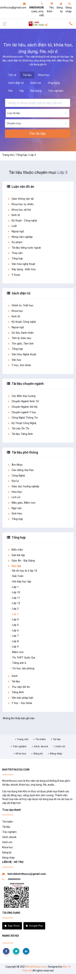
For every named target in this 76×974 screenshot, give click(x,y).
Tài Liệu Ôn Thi (20, 428)
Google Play (36, 925)
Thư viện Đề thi (21, 687)
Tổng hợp (21, 154)
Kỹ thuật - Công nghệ (24, 220)
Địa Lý (15, 481)
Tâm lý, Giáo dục (21, 338)
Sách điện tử (16, 82)
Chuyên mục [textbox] (14, 123)
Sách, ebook (41, 746)
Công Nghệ (18, 475)
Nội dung (35, 90)
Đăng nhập (68, 9)
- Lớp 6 (15, 630)
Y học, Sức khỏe (21, 365)
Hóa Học (17, 492)
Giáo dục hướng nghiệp (25, 486)
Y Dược (16, 274)
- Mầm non (17, 652)
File (10, 90)
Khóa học (44, 75)
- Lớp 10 (15, 592)
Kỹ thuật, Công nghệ (24, 321)
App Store (14, 925)
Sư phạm (17, 242)
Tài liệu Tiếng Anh (22, 434)
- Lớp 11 (15, 597)
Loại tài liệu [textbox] (13, 113)
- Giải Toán (17, 576)
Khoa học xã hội (21, 209)
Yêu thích (50, 9)
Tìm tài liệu (37, 133)
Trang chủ (8, 154)
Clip (21, 90)
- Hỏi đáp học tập (21, 581)
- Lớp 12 (15, 603)
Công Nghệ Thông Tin (25, 417)
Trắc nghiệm (55, 90)
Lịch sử (16, 497)
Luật (14, 226)
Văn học (16, 360)
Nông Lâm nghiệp (22, 237)
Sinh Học (17, 513)
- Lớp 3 (15, 614)
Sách (15, 676)
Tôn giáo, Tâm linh (23, 343)
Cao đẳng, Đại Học (23, 470)
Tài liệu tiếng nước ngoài (26, 247)
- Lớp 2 (15, 608)
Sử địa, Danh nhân (23, 332)
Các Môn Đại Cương (23, 396)
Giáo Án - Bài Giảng (23, 560)
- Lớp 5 (15, 625)
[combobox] (37, 113)
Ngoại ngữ (18, 231)
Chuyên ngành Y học (24, 412)
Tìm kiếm (41, 739)
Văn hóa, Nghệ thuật (24, 354)
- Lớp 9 (15, 646)
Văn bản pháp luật (22, 697)
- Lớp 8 (15, 641)
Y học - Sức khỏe (22, 703)
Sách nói (35, 82)
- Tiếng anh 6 (18, 663)
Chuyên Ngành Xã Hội (24, 406)
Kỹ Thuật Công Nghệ (24, 423)
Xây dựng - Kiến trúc (24, 269)
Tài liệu (27, 75)
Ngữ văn (17, 508)
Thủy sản (17, 253)
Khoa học (17, 311)
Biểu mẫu (17, 549)
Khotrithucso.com (36, 966)
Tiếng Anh (18, 692)
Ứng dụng (54, 82)
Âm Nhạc (17, 464)
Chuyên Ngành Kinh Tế (25, 401)
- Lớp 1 (15, 587)
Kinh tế (16, 215)
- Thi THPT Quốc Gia (23, 657)
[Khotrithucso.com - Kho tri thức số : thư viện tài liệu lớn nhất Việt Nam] (38, 23)
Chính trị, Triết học (22, 305)
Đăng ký (60, 9)
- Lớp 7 (15, 635)
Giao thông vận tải (23, 198)
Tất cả (12, 75)
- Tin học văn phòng (22, 668)
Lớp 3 (33, 154)
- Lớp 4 (15, 619)
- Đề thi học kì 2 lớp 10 (24, 570)
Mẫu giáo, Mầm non (23, 502)
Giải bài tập (18, 555)
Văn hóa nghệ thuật (23, 264)
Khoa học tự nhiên (23, 204)
